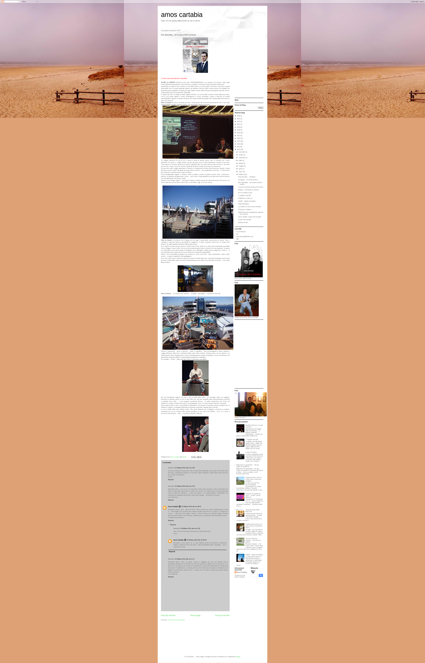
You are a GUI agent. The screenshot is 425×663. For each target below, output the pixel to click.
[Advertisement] (249, 63)
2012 (239, 149)
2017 (239, 135)
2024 (239, 119)
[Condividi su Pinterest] (200, 457)
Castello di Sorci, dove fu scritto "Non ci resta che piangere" (253, 479)
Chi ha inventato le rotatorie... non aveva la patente (253, 540)
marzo (241, 171)
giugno (241, 163)
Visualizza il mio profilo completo (240, 576)
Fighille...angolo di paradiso (247, 201)
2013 (239, 147)
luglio (240, 160)
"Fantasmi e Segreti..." (245, 209)
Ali (237, 234)
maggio (241, 166)
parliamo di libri (243, 222)
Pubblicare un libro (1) (245, 198)
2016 (239, 138)
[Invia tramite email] (192, 457)
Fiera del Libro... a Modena (246, 177)
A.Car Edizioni (241, 231)
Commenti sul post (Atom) (176, 620)
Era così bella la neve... (245, 193)
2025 (239, 116)
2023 (239, 121)
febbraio (241, 174)
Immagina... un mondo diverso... (248, 180)
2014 (239, 144)
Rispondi (171, 479)
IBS (237, 239)
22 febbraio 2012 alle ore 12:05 (185, 468)
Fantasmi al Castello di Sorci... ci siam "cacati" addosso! (253, 495)
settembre (242, 157)
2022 (239, 124)
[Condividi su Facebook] (198, 457)
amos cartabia (182, 14)
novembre (242, 152)
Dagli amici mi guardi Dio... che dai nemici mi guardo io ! (247, 465)
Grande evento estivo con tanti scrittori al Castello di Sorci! (253, 525)
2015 (239, 141)
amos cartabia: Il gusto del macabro (249, 217)
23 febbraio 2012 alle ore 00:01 (191, 506)
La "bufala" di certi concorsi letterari (249, 206)
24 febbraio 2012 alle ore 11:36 (190, 528)
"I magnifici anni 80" (244, 195)
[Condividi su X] (196, 457)
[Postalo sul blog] (194, 457)
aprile (241, 169)
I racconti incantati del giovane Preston (250, 187)
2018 (239, 133)
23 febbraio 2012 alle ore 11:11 (184, 559)
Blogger (237, 656)
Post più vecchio (222, 615)
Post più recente (168, 615)
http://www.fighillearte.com (244, 236)
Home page (195, 615)
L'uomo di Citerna (251, 452)
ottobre (241, 155)
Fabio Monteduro (243, 204)
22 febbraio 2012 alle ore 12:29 (185, 486)
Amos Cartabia (173, 506)
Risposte (173, 525)
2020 (239, 127)
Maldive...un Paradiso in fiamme (248, 190)
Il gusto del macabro (244, 219)
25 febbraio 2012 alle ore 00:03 (197, 540)
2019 (239, 130)
